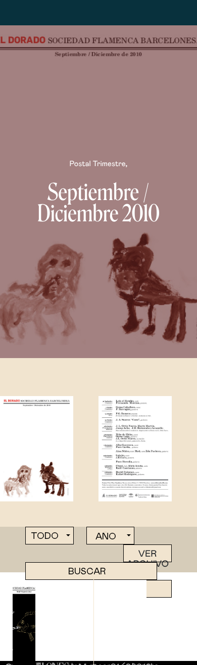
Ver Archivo (147, 556)
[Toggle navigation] (39, 13)
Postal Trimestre (97, 164)
